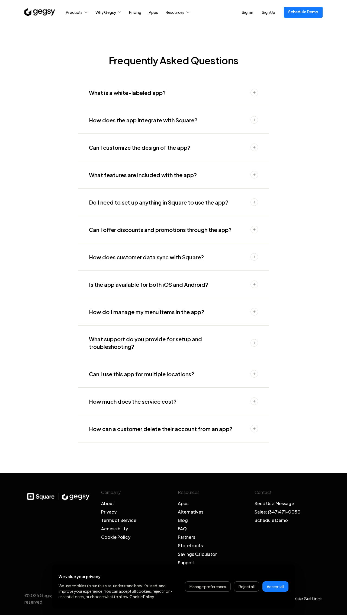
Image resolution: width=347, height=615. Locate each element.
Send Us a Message (274, 503)
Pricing (135, 12)
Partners (186, 537)
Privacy (109, 512)
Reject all (247, 586)
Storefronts (190, 545)
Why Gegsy (105, 12)
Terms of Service (118, 520)
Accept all (275, 586)
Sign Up (268, 12)
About (107, 503)
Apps (153, 12)
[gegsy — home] (39, 12)
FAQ (182, 528)
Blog (183, 520)
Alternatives (190, 512)
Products (74, 12)
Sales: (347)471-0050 (278, 512)
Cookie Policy (115, 537)
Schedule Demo (303, 11)
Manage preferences (207, 586)
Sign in (247, 12)
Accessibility (114, 528)
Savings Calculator (197, 554)
